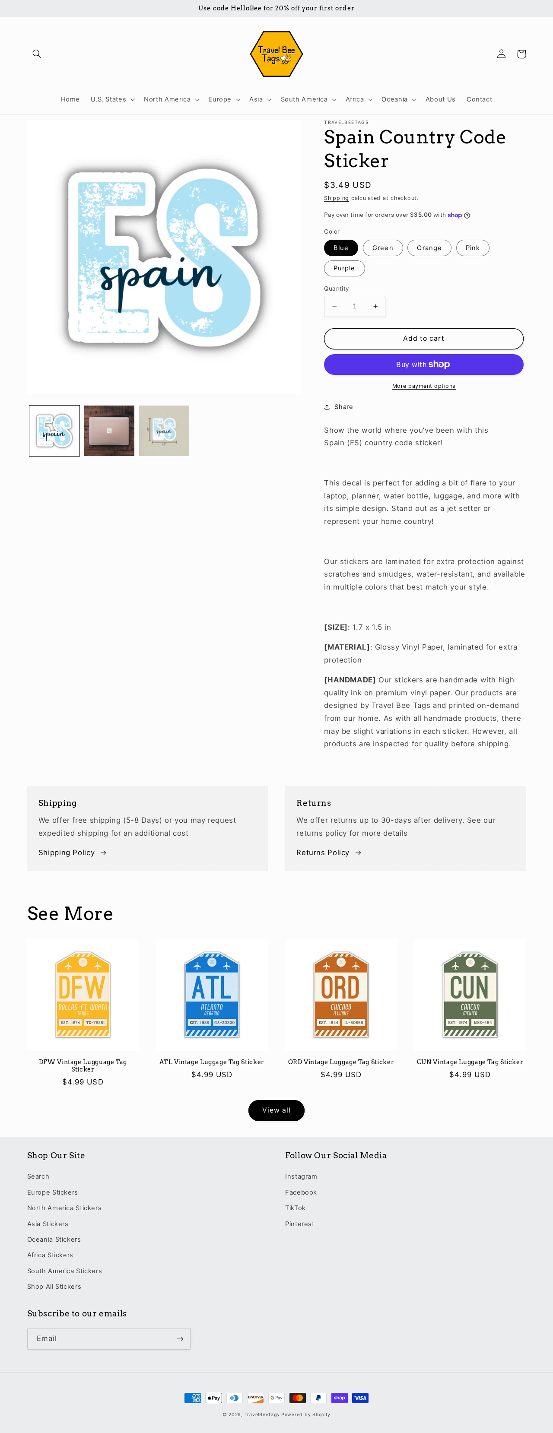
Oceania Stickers (54, 1239)
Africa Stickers (50, 1255)
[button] (37, 54)
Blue (341, 248)
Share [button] (343, 407)
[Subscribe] (180, 1338)
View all (276, 1110)
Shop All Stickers (54, 1286)
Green (382, 248)
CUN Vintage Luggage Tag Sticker (470, 1062)
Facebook (301, 1192)
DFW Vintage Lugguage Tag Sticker (83, 1066)
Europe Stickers (52, 1192)
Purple (344, 268)
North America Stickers (64, 1208)
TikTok (295, 1208)
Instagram (301, 1176)
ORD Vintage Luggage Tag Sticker (341, 1062)
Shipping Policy (66, 852)
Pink (473, 248)
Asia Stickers (48, 1224)
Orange (429, 248)
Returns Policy (323, 852)
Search (38, 1176)
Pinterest (300, 1224)
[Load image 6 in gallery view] (109, 431)
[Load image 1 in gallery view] (54, 431)
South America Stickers (64, 1271)
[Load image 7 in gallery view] (164, 431)
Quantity (336, 288)
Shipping (336, 198)
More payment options (424, 386)
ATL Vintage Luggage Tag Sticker (211, 1062)
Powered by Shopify (306, 1414)
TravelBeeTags (262, 1414)
